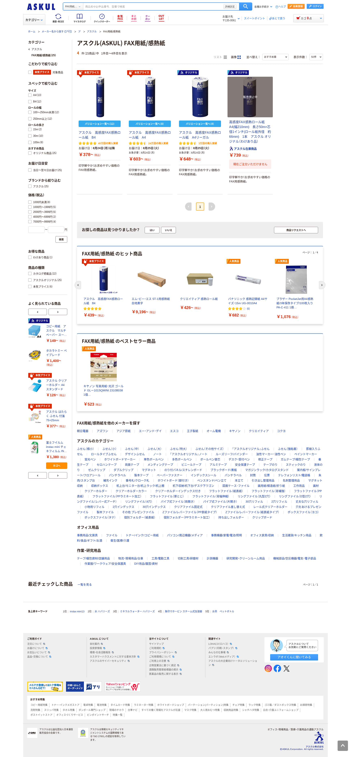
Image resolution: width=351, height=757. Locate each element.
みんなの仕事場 (216, 652)
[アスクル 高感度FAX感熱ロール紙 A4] (149, 97)
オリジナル (191, 72)
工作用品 (299, 485)
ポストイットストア (41, 715)
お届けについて (35, 648)
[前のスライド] (37, 312)
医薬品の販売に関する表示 (163, 674)
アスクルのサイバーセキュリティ (108, 661)
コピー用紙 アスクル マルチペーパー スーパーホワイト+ (56, 331)
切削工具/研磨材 (188, 558)
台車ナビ (133, 710)
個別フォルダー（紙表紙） (139, 517)
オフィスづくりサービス (69, 715)
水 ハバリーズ (102, 611)
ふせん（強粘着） (288, 448)
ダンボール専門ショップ (92, 710)
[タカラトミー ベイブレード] (35, 355)
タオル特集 (69, 710)
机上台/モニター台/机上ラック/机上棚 (140, 485)
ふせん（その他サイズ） (209, 448)
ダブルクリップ (123, 470)
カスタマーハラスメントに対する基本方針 (113, 656)
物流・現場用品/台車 (130, 558)
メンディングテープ (160, 464)
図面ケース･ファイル (235, 485)
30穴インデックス (154, 506)
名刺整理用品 (291, 480)
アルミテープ (218, 464)
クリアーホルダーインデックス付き (178, 491)
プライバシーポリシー (161, 652)
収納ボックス (99, 485)
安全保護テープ (245, 464)
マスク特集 (190, 710)
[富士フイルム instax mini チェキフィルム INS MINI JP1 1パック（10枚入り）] (35, 447)
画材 (316, 485)
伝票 (267, 475)
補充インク (110, 480)
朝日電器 (82, 431)
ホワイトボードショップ (170, 705)
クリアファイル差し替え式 (228, 506)
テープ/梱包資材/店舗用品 (93, 558)
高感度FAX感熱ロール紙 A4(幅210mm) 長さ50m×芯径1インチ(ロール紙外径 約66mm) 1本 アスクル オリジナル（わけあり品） (250, 131)
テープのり (270, 464)
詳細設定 (230, 6)
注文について (34, 644)
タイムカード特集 (120, 705)
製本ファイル (105, 512)
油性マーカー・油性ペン (271, 454)
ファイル (111, 535)
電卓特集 (88, 705)
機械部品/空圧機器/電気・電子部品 (294, 558)
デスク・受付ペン (239, 459)
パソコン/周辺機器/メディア (185, 535)
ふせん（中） (132, 448)
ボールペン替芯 (210, 459)
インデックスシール (203, 475)
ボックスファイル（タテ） (100, 517)
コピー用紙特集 (39, 705)
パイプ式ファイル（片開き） (220, 501)
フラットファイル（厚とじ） (167, 496)
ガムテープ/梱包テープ (295, 459)
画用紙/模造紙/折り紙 (271, 485)
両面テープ (132, 464)
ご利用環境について (160, 656)
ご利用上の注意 (157, 661)
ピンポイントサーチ (98, 715)
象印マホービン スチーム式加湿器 (183, 611)
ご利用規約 (155, 648)
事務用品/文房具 (87, 535)
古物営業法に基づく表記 (162, 665)
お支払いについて (37, 652)
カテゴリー (32, 20)
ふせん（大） (154, 448)
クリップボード (262, 517)
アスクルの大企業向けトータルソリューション (232, 663)
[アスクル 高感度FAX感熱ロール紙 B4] (99, 97)
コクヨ (281, 431)
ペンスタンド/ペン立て (211, 480)
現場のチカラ (116, 710)
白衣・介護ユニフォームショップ (280, 710)
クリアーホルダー (95, 491)
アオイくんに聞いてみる (294, 657)
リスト (218, 57)
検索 (245, 6)
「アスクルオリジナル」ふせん (251, 448)
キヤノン (234, 431)
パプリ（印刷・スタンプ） (221, 648)
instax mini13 (77, 611)
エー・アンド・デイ (150, 431)
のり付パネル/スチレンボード (183, 470)
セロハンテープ (107, 464)
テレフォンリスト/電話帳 (294, 475)
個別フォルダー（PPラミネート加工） (187, 517)
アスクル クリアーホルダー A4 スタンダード (56, 385)
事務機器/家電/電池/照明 (226, 535)
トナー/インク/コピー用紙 (142, 535)
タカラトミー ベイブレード (56, 352)
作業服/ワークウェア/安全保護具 (105, 563)
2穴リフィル (279, 501)
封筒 (253, 475)
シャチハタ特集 (250, 710)
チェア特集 (238, 705)
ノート (157, 454)
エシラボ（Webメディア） (221, 656)
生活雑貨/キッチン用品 (296, 535)
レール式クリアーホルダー (270, 506)
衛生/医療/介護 (119, 540)
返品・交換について (37, 656)
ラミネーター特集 (143, 705)
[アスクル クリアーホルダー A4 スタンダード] (35, 385)
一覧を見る (85, 584)
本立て (239, 480)
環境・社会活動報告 (100, 652)
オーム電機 (214, 431)
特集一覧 (117, 715)
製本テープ (141, 475)
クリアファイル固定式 (188, 506)
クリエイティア (259, 431)
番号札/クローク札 (137, 480)
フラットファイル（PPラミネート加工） (117, 496)
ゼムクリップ (96, 470)
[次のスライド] (58, 312)
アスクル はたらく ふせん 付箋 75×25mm (56, 416)
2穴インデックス (123, 506)
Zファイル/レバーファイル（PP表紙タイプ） (189, 512)
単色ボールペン (154, 459)
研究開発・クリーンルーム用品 (245, 558)
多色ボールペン (182, 459)
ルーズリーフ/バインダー (232, 454)
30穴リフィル (254, 501)
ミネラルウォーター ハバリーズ (137, 611)
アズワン (102, 431)
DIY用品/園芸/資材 (146, 563)
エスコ (174, 431)
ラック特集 (254, 705)
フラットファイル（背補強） (268, 491)
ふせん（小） (109, 448)
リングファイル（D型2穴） (295, 496)
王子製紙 (192, 431)
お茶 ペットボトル (223, 611)
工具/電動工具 (160, 558)
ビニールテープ (191, 464)
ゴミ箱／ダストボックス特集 (280, 705)
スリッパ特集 (51, 710)
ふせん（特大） (178, 448)
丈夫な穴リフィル (307, 501)
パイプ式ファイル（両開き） (178, 501)
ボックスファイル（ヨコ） (303, 512)
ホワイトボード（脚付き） (173, 480)
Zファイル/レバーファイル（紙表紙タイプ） (252, 512)
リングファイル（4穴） (138, 501)
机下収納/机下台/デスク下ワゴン (193, 485)
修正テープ (265, 459)
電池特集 (102, 705)
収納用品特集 (231, 710)
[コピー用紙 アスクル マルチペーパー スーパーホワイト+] (35, 331)
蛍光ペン (90, 459)
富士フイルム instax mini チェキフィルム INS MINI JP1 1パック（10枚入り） (56, 447)
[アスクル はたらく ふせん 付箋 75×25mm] (35, 416)
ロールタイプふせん (104, 454)
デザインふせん (135, 454)
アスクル (92, 31)
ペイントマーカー (305, 454)
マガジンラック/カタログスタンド (267, 470)
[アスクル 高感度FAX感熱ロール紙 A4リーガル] (200, 97)
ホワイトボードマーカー (119, 459)
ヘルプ (282, 6)
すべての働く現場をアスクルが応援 (160, 710)
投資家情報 (96, 648)
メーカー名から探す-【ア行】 (57, 31)
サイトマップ (156, 644)
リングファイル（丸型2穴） (254, 496)
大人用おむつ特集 (210, 710)
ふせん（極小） (85, 448)
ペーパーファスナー (169, 475)
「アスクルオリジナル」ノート (188, 454)
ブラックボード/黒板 (223, 470)
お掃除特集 (306, 705)
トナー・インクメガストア (65, 705)
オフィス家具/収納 (262, 535)
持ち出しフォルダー (231, 517)
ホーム (31, 31)
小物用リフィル (94, 506)
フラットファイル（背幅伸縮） (210, 496)
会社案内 (95, 644)
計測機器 (212, 558)
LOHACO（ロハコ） (218, 644)
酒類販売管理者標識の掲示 (163, 669)
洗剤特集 (35, 710)
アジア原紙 (123, 431)
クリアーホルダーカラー (131, 491)
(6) (248, 308)
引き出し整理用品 (263, 480)
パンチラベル (117, 475)
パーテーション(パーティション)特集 (208, 705)
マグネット (149, 470)
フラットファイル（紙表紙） (226, 491)
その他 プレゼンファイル (138, 512)
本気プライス (91, 72)
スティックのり (296, 464)
